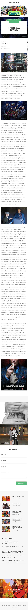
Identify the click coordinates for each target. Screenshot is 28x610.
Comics (17, 585)
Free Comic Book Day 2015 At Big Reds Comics (13, 556)
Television (17, 19)
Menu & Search (14, 2)
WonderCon (14, 22)
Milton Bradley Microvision (10, 542)
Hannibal (3, 80)
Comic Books (11, 585)
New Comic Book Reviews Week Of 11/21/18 (13, 561)
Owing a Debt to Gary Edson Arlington (13, 547)
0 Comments (5, 48)
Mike (3, 556)
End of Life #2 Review (14, 591)
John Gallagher (7, 551)
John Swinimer (7, 560)
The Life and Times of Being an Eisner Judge (12, 552)
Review (9, 19)
